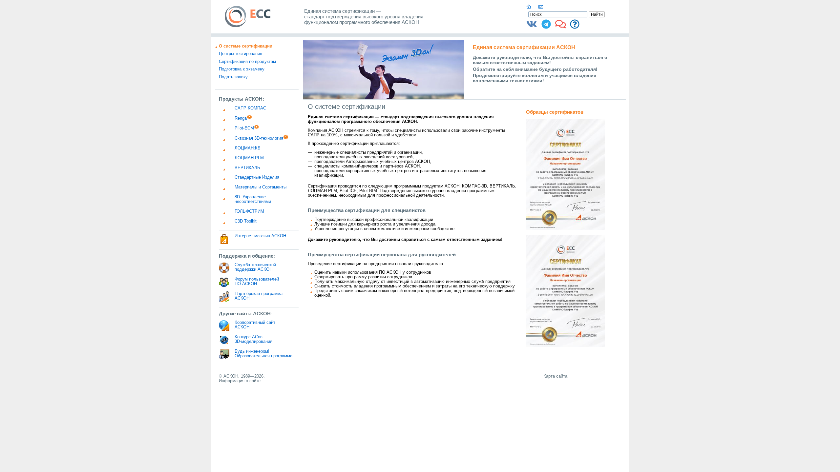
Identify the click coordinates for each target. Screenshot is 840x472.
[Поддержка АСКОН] (574, 26)
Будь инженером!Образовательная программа (263, 353)
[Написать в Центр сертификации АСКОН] (541, 7)
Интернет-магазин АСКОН (260, 236)
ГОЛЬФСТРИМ (249, 211)
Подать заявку (233, 77)
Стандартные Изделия (257, 177)
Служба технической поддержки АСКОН (255, 267)
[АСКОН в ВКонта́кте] (531, 26)
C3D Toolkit (246, 221)
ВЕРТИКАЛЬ (247, 168)
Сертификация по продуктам (247, 61)
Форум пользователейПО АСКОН (257, 281)
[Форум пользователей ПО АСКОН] (560, 26)
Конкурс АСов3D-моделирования (253, 339)
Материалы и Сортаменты (260, 187)
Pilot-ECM (244, 128)
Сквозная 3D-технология (259, 138)
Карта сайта (555, 376)
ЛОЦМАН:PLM (249, 158)
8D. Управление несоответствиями (253, 199)
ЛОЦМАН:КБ (248, 148)
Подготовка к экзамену (241, 69)
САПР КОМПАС (250, 108)
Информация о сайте (240, 381)
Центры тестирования (240, 53)
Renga (241, 118)
